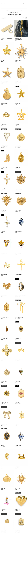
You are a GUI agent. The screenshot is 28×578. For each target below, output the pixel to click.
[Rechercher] (4, 3)
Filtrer (4, 18)
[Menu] (1, 3)
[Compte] (23, 3)
